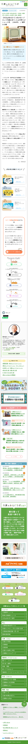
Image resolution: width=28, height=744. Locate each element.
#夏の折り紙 (13, 370)
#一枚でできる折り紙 (8, 372)
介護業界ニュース (7, 612)
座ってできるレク (7, 669)
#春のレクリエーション (9, 366)
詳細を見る (18, 181)
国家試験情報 (6, 634)
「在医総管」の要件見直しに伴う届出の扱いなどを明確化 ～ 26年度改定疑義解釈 (14, 475)
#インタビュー (20, 366)
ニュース (5, 10)
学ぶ (3, 622)
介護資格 (5, 647)
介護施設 (5, 644)
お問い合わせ (6, 722)
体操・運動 (5, 666)
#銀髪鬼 (19, 15)
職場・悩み (5, 689)
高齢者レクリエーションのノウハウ (13, 672)
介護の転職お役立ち (8, 695)
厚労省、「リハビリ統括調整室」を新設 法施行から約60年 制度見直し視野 (14, 482)
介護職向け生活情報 (8, 682)
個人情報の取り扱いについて (10, 727)
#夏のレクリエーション (16, 368)
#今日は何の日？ (13, 13)
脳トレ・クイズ (7, 660)
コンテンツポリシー (8, 733)
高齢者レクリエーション (9, 657)
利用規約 (5, 725)
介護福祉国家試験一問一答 (10, 631)
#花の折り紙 (6, 370)
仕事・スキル (6, 639)
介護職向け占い (7, 685)
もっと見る (14, 456)
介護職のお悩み (7, 698)
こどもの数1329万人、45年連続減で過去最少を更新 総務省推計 (14, 495)
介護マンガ (5, 692)
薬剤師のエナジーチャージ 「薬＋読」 (13, 717)
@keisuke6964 (7, 349)
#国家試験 (5, 363)
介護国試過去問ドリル (9, 625)
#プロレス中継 (5, 13)
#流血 (15, 15)
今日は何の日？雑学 (12, 10)
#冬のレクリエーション (15, 363)
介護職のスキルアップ (9, 653)
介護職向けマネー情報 (9, 679)
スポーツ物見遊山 (12, 347)
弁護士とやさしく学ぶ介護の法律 (12, 628)
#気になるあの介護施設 (9, 375)
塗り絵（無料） (7, 663)
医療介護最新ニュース (9, 615)
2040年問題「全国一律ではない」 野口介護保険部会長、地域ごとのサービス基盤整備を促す (14, 489)
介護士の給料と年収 (8, 650)
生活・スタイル (7, 676)
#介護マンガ (6, 368)
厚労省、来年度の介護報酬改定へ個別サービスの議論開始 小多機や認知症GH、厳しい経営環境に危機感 (14, 469)
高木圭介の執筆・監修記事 (14, 353)
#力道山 (19, 13)
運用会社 (5, 730)
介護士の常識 (6, 641)
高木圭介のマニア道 (10, 348)
